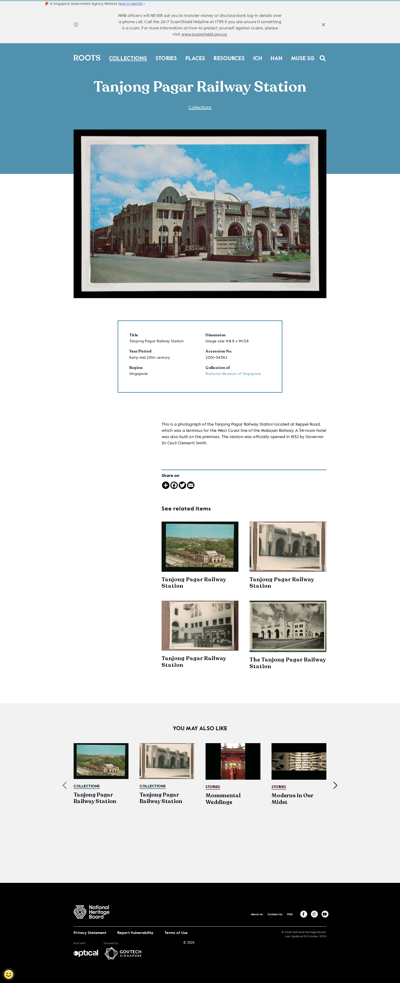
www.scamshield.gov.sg (204, 34)
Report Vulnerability (135, 933)
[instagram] (314, 914)
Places (195, 57)
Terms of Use (176, 933)
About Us (257, 914)
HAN (276, 57)
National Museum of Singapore (233, 374)
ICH (257, 57)
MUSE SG (302, 57)
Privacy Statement (90, 933)
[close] (323, 25)
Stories (166, 57)
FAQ (290, 914)
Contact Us (275, 914)
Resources (229, 57)
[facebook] (303, 914)
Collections (128, 57)
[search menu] (323, 55)
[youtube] (325, 914)
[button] (335, 785)
